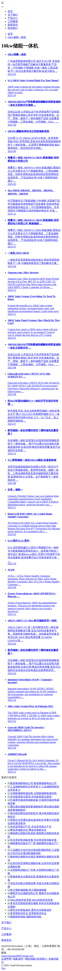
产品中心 (13, 18)
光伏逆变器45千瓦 (41, 826)
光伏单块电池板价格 (45, 840)
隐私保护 (18, 959)
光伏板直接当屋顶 (41, 796)
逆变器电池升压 (37, 913)
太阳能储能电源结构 (45, 793)
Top (3, 968)
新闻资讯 (13, 24)
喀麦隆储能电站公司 (45, 783)
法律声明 (6, 959)
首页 (10, 11)
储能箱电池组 (33, 916)
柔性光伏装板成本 (41, 910)
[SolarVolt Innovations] (2, 3)
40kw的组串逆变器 (42, 900)
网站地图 (30, 959)
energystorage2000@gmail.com (17, 955)
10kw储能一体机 (17, 37)
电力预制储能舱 (37, 890)
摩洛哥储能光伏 (37, 830)
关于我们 (13, 14)
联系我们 (13, 28)
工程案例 (13, 21)
